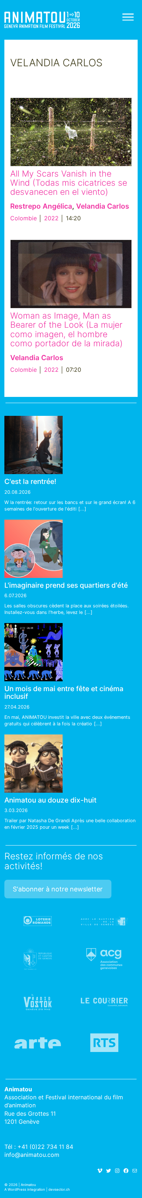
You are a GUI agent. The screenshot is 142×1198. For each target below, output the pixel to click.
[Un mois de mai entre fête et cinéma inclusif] (33, 652)
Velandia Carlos (102, 206)
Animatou (42, 20)
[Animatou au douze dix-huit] (33, 763)
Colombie (23, 218)
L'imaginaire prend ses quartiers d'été (66, 585)
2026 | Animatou (22, 1185)
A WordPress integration (24, 1189)
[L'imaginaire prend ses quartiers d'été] (33, 549)
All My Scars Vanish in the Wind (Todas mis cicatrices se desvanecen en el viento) (68, 183)
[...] (82, 509)
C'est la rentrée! (30, 481)
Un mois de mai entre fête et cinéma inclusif (63, 692)
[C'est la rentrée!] (33, 445)
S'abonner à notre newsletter (58, 889)
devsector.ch (59, 1189)
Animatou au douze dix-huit (50, 800)
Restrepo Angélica (41, 206)
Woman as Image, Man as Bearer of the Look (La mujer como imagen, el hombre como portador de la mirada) (66, 329)
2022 (51, 218)
